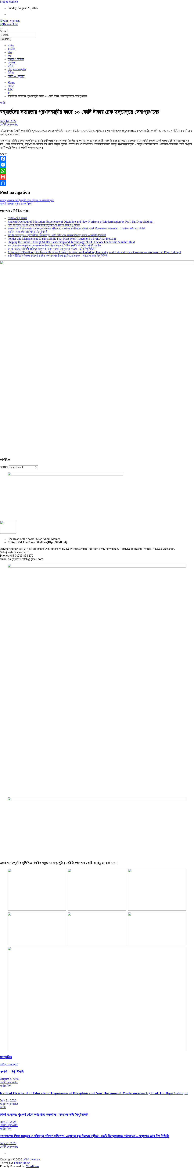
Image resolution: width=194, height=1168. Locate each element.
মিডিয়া (11, 72)
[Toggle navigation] (1, 28)
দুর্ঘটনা (10, 65)
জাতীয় (11, 45)
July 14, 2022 (8, 121)
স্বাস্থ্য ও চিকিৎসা (16, 59)
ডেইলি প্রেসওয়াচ (31, 1159)
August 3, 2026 (9, 1078)
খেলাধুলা (11, 62)
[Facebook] (97, 159)
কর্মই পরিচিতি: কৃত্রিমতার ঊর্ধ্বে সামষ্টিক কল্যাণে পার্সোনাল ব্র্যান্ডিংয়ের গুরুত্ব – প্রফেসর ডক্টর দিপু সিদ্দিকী (57, 255)
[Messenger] (97, 165)
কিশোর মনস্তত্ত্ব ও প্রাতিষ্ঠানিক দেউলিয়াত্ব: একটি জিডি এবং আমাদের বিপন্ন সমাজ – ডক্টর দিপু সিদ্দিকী (57, 235)
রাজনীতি (11, 48)
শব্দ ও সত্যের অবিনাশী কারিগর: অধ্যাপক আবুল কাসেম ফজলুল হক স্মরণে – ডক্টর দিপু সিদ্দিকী (51, 248)
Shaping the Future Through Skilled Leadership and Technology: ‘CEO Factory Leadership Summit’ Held (71, 242)
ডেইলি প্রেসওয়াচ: (9, 124)
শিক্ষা (10, 52)
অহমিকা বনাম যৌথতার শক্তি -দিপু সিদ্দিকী (28, 231)
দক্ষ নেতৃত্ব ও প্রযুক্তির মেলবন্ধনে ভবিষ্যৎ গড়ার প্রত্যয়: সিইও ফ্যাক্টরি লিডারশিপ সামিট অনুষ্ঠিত (54, 245)
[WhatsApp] (97, 171)
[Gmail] (97, 177)
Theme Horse (22, 1162)
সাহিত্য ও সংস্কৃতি (17, 69)
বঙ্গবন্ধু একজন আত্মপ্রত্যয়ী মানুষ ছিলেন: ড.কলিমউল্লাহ (27, 200)
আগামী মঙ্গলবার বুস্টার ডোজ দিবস (15, 203)
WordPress (32, 1166)
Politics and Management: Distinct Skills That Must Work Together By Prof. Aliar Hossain (62, 238)
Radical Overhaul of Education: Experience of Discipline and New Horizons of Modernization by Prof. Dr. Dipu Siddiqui (80, 221)
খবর (9, 55)
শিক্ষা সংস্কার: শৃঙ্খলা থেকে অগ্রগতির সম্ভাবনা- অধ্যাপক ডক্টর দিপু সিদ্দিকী (44, 225)
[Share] (97, 183)
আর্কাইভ (4, 467)
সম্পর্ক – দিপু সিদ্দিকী (17, 218)
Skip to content (9, 1)
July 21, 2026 (8, 1100)
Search (4, 31)
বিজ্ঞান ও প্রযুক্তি (16, 76)
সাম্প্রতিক (6, 1057)
